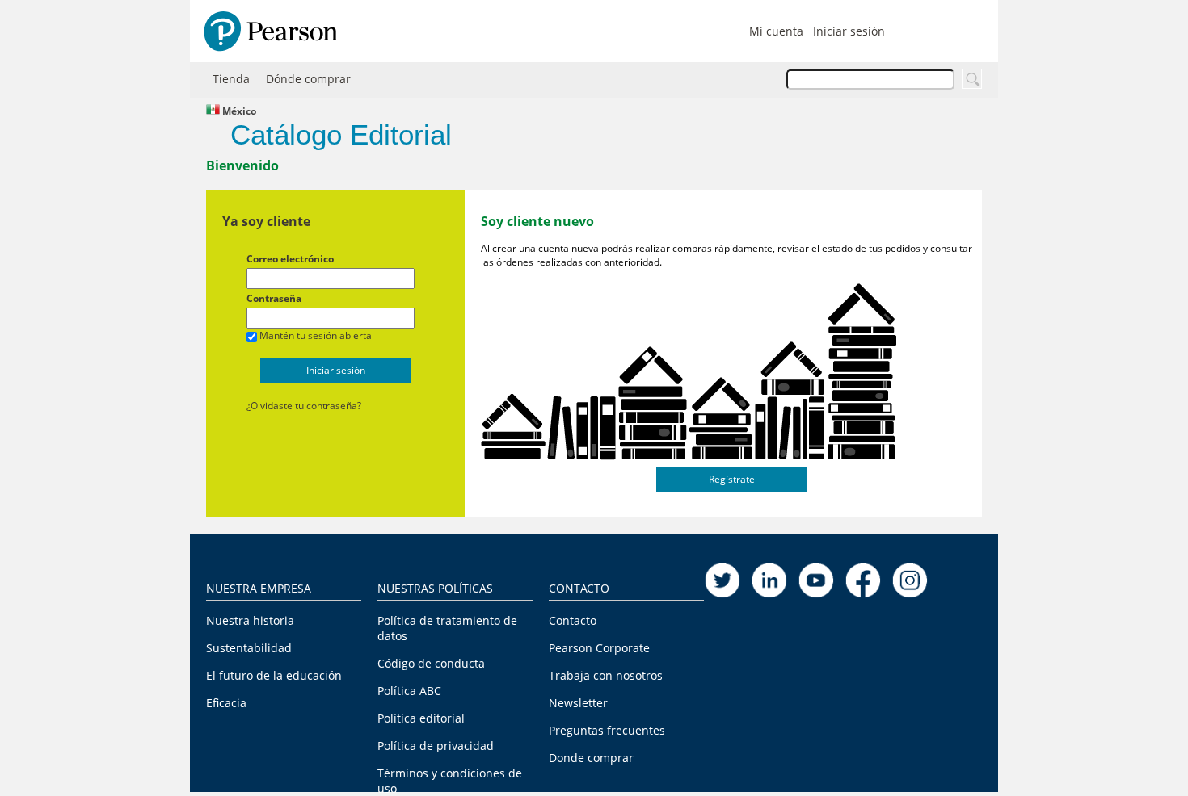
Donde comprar (591, 757)
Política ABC (409, 690)
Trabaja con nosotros (606, 675)
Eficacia (226, 702)
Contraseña (273, 298)
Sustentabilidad (249, 648)
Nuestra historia (250, 620)
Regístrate (732, 479)
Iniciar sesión (849, 31)
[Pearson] (266, 31)
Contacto (572, 620)
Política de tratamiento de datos (447, 628)
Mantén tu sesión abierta (315, 335)
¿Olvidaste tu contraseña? (303, 406)
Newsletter (578, 702)
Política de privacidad (435, 745)
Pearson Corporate (599, 648)
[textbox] (870, 79)
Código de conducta (431, 663)
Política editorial (421, 718)
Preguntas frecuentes (607, 730)
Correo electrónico (290, 259)
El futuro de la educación (274, 675)
